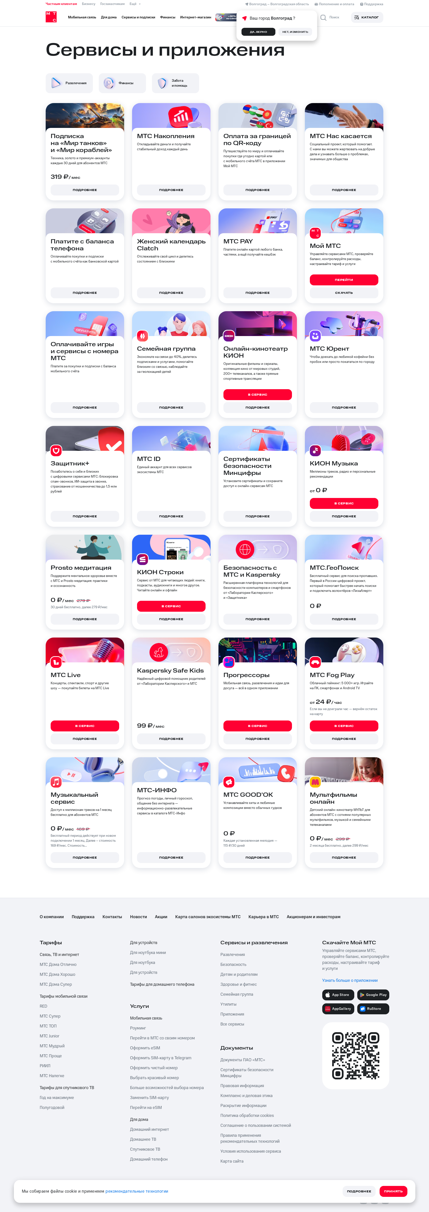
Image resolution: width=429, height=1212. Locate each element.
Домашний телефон (149, 1159)
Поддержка (83, 917)
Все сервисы (232, 1024)
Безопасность (233, 965)
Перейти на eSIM (146, 1108)
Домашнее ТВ (143, 1139)
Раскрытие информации (243, 1106)
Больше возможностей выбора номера (167, 1088)
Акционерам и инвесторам (313, 917)
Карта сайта (232, 1161)
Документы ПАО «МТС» (242, 1060)
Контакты (112, 917)
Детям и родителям (239, 975)
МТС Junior (49, 1036)
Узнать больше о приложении (350, 981)
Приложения (232, 1014)
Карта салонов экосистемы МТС (208, 917)
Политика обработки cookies (247, 1116)
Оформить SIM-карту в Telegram (160, 1058)
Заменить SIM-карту (149, 1098)
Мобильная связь (146, 1018)
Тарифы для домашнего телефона (162, 984)
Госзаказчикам (112, 3)
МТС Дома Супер (56, 984)
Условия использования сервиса (250, 1151)
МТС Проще (51, 1056)
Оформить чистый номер (154, 1068)
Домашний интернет (149, 1130)
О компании (52, 917)
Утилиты (228, 1004)
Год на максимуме (57, 1098)
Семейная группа (236, 994)
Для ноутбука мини (148, 953)
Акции (161, 917)
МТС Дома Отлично (58, 965)
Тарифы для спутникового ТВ (67, 1088)
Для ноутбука (142, 963)
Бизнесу (88, 3)
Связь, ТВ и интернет (59, 955)
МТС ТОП (48, 1026)
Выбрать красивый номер (154, 1078)
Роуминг (138, 1028)
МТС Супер (50, 1016)
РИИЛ (45, 1066)
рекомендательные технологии (137, 1191)
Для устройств (143, 943)
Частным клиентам (61, 3)
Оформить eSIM (145, 1048)
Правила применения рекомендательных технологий (250, 1138)
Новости (138, 917)
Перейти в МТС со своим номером (162, 1038)
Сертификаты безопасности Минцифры (246, 1073)
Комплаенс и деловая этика (246, 1096)
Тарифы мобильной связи (63, 996)
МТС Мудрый (52, 1046)
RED (43, 1006)
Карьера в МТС (264, 917)
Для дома (139, 1120)
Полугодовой (52, 1108)
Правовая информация (242, 1086)
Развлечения (232, 955)
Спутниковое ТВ (145, 1149)
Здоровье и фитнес (238, 984)
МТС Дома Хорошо (57, 975)
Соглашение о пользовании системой (255, 1126)
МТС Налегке (52, 1076)
